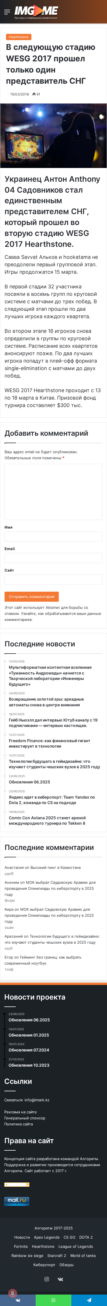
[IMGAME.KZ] (37, 11)
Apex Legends (47, 1237)
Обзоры (66, 1264)
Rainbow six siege (27, 1255)
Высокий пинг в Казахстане (56, 867)
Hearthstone (19, 37)
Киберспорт (44, 1264)
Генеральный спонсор (24, 1118)
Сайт (9, 570)
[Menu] (7, 13)
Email (10, 548)
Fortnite (21, 1246)
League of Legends (75, 1246)
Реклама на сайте (20, 1112)
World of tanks (83, 1255)
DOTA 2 (86, 1237)
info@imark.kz (37, 1100)
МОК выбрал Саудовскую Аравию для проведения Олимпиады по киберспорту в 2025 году (50, 888)
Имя (9, 527)
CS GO (69, 1237)
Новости (22, 1237)
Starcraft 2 (56, 1255)
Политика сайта (18, 1124)
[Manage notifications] (12, 1293)
